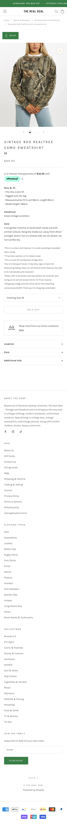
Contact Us (10, 461)
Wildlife (8, 664)
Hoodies (8, 583)
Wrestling (9, 704)
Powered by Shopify (33, 789)
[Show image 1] (30, 132)
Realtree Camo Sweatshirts (47, 20)
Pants (7, 566)
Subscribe (16, 760)
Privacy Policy (11, 496)
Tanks (7, 611)
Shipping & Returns (14, 478)
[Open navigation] (5, 11)
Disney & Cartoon (13, 653)
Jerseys (8, 600)
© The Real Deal (34, 785)
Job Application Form (15, 513)
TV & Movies (11, 716)
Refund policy (11, 507)
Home (6, 20)
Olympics (9, 693)
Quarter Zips (10, 594)
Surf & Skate (11, 670)
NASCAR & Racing (14, 699)
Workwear (9, 659)
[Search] (56, 11)
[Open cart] (62, 11)
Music (7, 687)
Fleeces (8, 577)
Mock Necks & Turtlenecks (18, 617)
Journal (8, 490)
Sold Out (33, 309)
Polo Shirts (10, 560)
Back (13, 35)
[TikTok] (21, 432)
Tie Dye (8, 721)
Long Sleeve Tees (13, 606)
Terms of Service (13, 501)
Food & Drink (11, 710)
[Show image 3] (37, 132)
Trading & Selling (13, 484)
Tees (6, 531)
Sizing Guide (11, 467)
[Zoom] (60, 51)
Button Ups (10, 549)
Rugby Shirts (11, 554)
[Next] (43, 132)
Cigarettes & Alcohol (15, 681)
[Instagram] (13, 432)
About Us (9, 450)
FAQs (6, 473)
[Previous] (23, 132)
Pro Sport (9, 642)
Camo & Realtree (22, 20)
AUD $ (32, 778)
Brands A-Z (10, 636)
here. (21, 329)
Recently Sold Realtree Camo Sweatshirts (27, 24)
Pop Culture (10, 676)
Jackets (8, 543)
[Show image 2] (33, 132)
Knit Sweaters (11, 589)
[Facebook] (5, 432)
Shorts (7, 571)
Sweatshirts (10, 537)
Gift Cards (9, 456)
